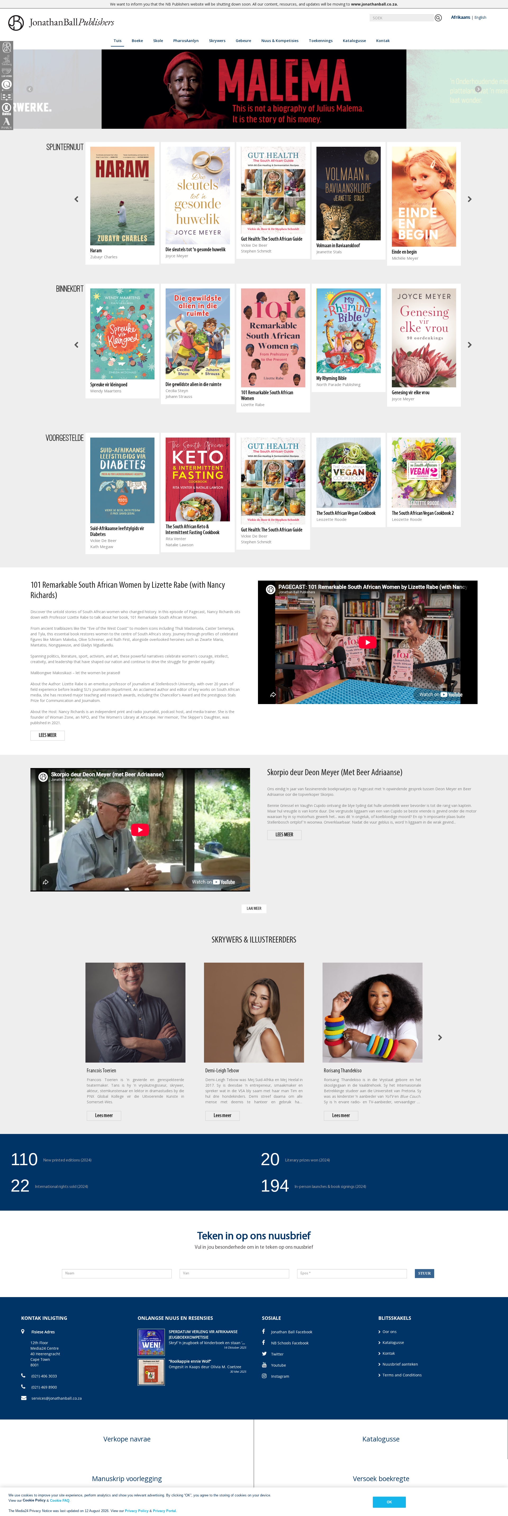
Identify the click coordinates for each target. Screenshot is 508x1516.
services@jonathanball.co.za (56, 1398)
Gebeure (243, 40)
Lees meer (104, 1115)
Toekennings (321, 40)
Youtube (278, 1365)
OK (389, 1502)
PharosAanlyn (186, 40)
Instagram (280, 1376)
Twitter (277, 1354)
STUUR (424, 1273)
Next (478, 89)
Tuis (117, 40)
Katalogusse (354, 40)
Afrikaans (460, 17)
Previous (29, 89)
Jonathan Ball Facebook (291, 1331)
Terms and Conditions (402, 1374)
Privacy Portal (164, 1511)
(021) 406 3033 (43, 1376)
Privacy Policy (136, 1511)
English (480, 17)
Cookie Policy (34, 1500)
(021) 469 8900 (43, 1387)
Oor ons (389, 1331)
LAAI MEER (254, 908)
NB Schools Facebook (290, 1342)
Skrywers (217, 40)
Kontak (383, 40)
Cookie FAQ (59, 1500)
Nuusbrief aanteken (400, 1364)
